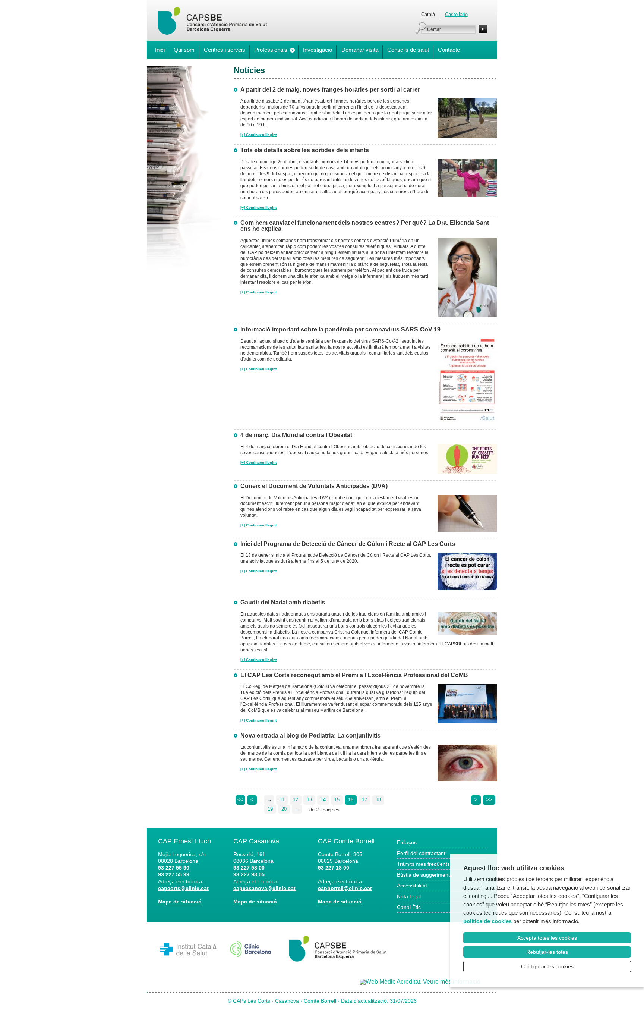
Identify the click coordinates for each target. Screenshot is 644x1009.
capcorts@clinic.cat (183, 888)
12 (295, 799)
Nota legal (409, 896)
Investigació (317, 50)
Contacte (449, 50)
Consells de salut (408, 50)
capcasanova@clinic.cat (264, 888)
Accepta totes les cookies (547, 938)
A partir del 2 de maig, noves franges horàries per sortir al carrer (330, 90)
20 (284, 809)
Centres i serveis (224, 50)
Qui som (184, 50)
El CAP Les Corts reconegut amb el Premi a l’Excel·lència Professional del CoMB (354, 675)
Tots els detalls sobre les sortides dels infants (304, 150)
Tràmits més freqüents (423, 864)
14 (323, 799)
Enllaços (407, 842)
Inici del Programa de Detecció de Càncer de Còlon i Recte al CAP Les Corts (347, 544)
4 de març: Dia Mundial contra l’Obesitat (296, 435)
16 (350, 799)
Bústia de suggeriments (424, 874)
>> (489, 799)
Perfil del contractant (421, 853)
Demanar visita (359, 50)
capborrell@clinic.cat (345, 888)
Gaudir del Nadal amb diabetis (282, 602)
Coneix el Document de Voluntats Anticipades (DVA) (314, 486)
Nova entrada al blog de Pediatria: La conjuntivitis (310, 735)
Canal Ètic (409, 907)
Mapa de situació (180, 902)
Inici (160, 50)
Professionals (270, 50)
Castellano (456, 14)
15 (337, 799)
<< (240, 799)
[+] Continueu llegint (258, 135)
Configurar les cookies (547, 966)
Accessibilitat (412, 885)
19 (270, 809)
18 (378, 799)
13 (309, 799)
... (269, 799)
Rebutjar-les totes (547, 952)
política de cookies (487, 921)
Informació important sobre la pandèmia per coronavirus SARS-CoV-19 (340, 329)
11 (282, 799)
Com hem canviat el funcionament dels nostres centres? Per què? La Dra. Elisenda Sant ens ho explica (364, 226)
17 (364, 799)
